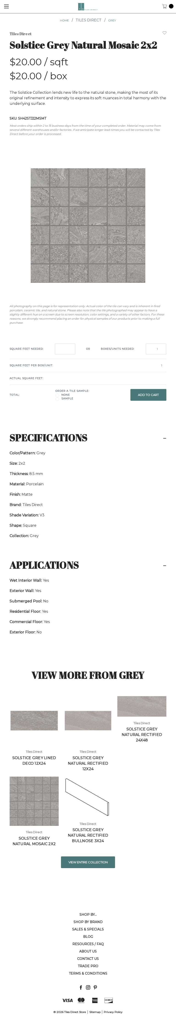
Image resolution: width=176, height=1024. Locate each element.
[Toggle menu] (6, 6)
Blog (88, 937)
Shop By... (88, 914)
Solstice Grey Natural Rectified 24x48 (142, 734)
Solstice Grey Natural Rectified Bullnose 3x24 (88, 835)
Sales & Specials (88, 929)
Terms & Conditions (88, 973)
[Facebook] (80, 987)
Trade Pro (88, 966)
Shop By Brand (88, 922)
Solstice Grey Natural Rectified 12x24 (88, 763)
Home (64, 20)
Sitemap (95, 1012)
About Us (88, 951)
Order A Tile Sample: (72, 390)
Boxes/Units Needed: (118, 348)
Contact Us (88, 959)
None (65, 394)
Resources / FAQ (88, 944)
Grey (112, 20)
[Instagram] (88, 987)
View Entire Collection (88, 862)
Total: (15, 394)
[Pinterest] (95, 987)
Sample (67, 398)
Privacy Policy (113, 1012)
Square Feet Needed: (27, 348)
